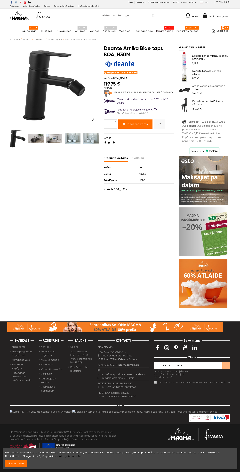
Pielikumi (138, 158)
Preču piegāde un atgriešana (22, 353)
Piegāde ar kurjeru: (123, 92)
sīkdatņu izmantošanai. (71, 456)
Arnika (107, 137)
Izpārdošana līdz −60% (88, 6)
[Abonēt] (226, 365)
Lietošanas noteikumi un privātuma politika (22, 376)
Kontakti (140, 2)
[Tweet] (109, 142)
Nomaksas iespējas (18, 366)
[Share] (105, 142)
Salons (47, 6)
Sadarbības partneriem (48, 388)
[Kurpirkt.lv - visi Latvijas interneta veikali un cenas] (41, 411)
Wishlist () (224, 2)
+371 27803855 (106, 364)
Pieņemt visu (16, 463)
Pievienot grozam (138, 124)
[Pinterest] (114, 142)
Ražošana (15, 6)
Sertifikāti (46, 373)
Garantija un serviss (48, 380)
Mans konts (18, 346)
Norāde (108, 78)
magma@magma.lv (113, 377)
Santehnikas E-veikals (64, 6)
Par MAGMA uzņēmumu (159, 2)
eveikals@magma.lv (109, 374)
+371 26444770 (107, 359)
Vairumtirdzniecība (32, 6)
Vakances (47, 364)
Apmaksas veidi (21, 359)
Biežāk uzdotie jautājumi (184, 2)
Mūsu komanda (50, 359)
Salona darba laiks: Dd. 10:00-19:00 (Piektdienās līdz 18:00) (81, 357)
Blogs (130, 2)
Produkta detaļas (116, 158)
